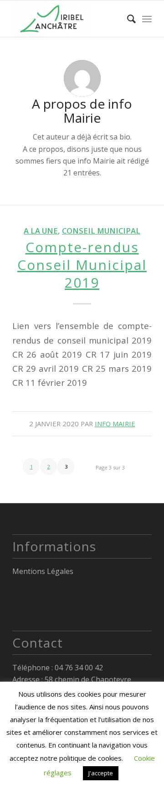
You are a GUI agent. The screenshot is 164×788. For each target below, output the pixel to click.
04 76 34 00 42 (79, 668)
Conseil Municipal (101, 230)
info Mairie (115, 423)
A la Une (41, 230)
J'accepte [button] (100, 773)
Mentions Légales (42, 571)
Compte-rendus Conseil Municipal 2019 (82, 265)
